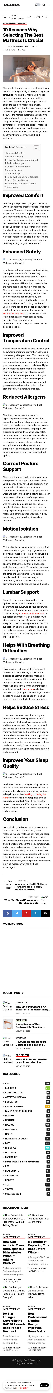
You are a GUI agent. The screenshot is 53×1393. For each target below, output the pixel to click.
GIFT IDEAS (27, 1129)
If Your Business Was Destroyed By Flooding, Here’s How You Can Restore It (32, 1028)
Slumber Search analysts (15, 313)
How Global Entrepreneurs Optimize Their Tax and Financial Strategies (31, 1044)
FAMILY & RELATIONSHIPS (27, 1111)
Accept (44, 1385)
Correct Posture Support (19, 166)
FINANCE (27, 1125)
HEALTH (27, 1134)
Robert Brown (15, 47)
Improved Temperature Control (22, 160)
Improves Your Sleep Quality (22, 183)
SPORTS (27, 1180)
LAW (27, 1143)
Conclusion (12, 187)
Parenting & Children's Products (27, 1161)
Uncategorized (27, 1194)
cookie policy (22, 1388)
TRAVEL (27, 1189)
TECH (27, 1184)
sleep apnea (27, 689)
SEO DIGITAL (27, 1175)
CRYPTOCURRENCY (27, 1097)
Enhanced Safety (15, 156)
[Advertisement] (26, 959)
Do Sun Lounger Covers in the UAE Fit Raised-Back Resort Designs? (14, 1322)
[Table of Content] (36, 147)
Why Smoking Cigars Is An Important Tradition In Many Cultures (32, 1009)
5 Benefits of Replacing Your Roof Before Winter (39, 1247)
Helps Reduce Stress (17, 180)
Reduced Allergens (16, 163)
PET (27, 1166)
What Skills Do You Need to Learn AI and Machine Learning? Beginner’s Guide (32, 1062)
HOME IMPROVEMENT (27, 1138)
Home (5, 17)
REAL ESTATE (27, 1171)
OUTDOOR (27, 1152)
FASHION (27, 1115)
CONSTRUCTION (27, 1092)
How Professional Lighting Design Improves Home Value (37, 1322)
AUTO (27, 1083)
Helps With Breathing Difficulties (22, 177)
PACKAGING (27, 1157)
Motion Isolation (14, 170)
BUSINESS (27, 1088)
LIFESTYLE (27, 1148)
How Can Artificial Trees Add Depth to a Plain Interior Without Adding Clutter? (13, 1252)
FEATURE (27, 1120)
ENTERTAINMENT (27, 1106)
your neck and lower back (32, 613)
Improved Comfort (15, 153)
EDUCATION (27, 1102)
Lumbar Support (14, 173)
